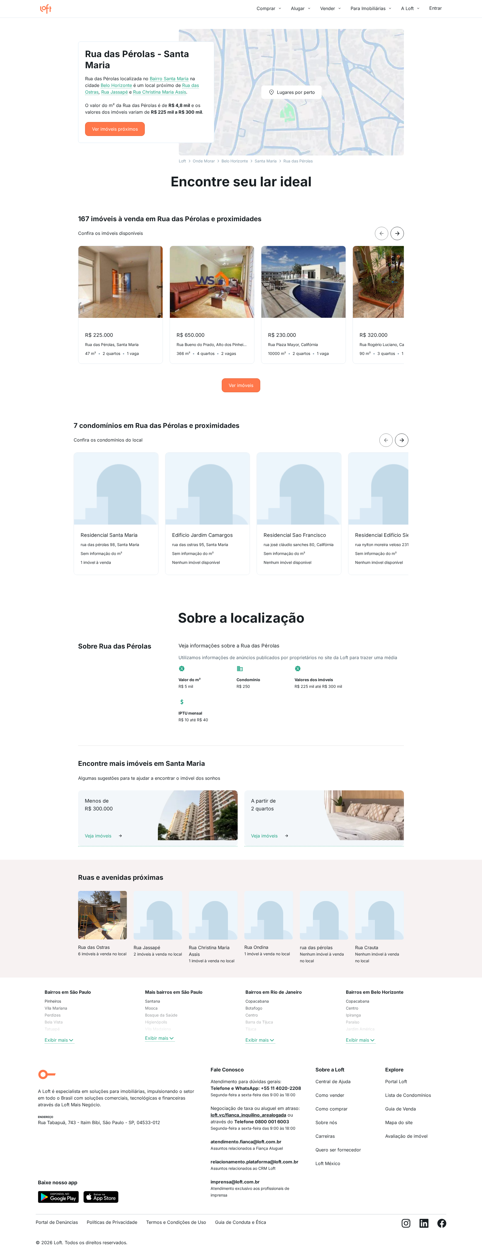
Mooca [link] (151, 1008)
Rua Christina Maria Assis (159, 92)
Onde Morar (204, 161)
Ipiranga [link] (353, 1015)
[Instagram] (406, 1224)
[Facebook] (441, 1224)
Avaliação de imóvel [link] (406, 1136)
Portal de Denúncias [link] (57, 1222)
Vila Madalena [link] (158, 1029)
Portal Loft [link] (396, 1081)
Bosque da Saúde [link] (161, 1015)
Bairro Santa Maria (169, 78)
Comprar (266, 8)
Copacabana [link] (257, 1001)
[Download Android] (58, 1198)
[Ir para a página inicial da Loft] (48, 8)
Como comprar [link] (331, 1109)
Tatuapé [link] (52, 1029)
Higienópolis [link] (156, 1022)
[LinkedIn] (424, 1224)
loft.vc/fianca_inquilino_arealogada (248, 1115)
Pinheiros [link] (53, 1001)
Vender (327, 8)
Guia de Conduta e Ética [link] (240, 1222)
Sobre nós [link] (326, 1122)
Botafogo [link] (253, 1008)
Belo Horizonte (234, 161)
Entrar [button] (435, 8)
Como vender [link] (329, 1095)
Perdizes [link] (53, 1015)
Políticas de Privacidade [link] (112, 1222)
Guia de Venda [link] (400, 1109)
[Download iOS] (101, 1198)
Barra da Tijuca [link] (259, 1022)
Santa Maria (266, 161)
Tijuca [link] (250, 1029)
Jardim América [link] (360, 1029)
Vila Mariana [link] (56, 1008)
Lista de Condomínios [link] (408, 1095)
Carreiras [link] (325, 1136)
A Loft (407, 8)
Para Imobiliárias (368, 8)
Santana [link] (152, 1001)
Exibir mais (56, 1040)
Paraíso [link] (352, 1022)
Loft (182, 161)
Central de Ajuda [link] (333, 1081)
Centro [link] (251, 1015)
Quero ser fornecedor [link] (338, 1150)
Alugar (298, 8)
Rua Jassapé (114, 92)
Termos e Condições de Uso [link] (176, 1222)
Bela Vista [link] (54, 1022)
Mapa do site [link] (399, 1122)
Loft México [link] (327, 1163)
